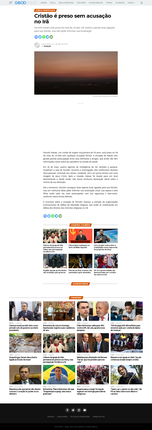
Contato (51, 417)
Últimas (44, 3)
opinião (109, 3)
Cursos (131, 3)
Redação (47, 46)
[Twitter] (40, 37)
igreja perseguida (66, 3)
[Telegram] (47, 37)
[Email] (51, 37)
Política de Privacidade (80, 417)
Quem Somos (62, 417)
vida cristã (81, 3)
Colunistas (120, 3)
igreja (52, 3)
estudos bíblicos (96, 3)
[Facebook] (36, 37)
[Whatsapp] (43, 37)
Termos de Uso (98, 417)
